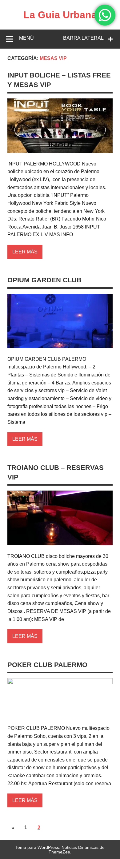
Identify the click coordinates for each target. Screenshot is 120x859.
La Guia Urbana (60, 14)
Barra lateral (83, 38)
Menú (26, 38)
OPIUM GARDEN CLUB (44, 280)
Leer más (25, 251)
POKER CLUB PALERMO (47, 665)
